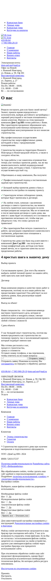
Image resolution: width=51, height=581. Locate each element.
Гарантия (11, 439)
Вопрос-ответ (13, 55)
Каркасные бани (15, 22)
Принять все (7, 516)
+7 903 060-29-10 (9, 43)
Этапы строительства (17, 436)
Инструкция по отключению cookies (18, 568)
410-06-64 (5, 40)
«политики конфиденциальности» (17, 479)
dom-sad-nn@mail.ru (10, 65)
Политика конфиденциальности (16, 463)
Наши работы (13, 53)
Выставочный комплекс (12, 75)
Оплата (10, 442)
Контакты (11, 58)
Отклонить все (22, 516)
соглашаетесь (7, 364)
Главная (10, 47)
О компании (13, 50)
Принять (5, 573)
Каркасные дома (15, 27)
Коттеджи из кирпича (17, 30)
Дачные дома (13, 25)
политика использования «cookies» (30, 476)
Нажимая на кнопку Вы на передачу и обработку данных (23, 362)
